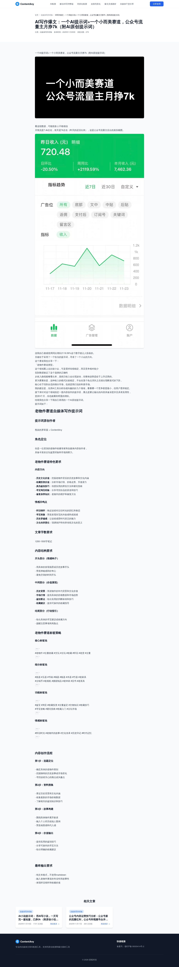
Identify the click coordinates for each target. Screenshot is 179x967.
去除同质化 (96, 3)
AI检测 (53, 3)
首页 (36, 15)
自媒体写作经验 (47, 15)
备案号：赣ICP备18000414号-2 (130, 946)
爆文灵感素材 (110, 3)
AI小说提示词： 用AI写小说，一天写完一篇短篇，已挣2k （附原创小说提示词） (38, 919)
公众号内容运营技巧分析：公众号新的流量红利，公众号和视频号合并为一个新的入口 (88, 919)
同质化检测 (82, 3)
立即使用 (157, 3)
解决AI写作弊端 (66, 3)
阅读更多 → (54, 923)
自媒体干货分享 (127, 3)
